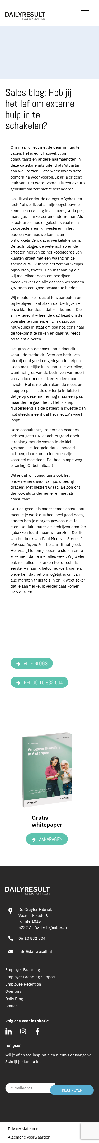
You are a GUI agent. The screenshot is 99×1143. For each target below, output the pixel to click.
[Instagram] (23, 1031)
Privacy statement (24, 1128)
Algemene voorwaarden (29, 1137)
